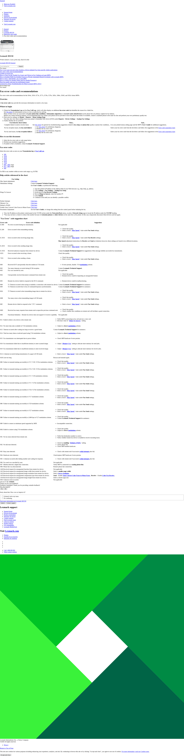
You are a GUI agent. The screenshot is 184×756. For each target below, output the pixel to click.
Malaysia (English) (9, 4)
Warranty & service (10, 516)
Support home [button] (8, 12)
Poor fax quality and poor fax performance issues (15, 82)
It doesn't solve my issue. (11, 496)
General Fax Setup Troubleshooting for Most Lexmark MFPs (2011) (20, 84)
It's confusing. (8, 498)
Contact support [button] (8, 21)
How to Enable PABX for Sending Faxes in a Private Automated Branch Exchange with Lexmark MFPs (31, 77)
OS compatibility (9, 525)
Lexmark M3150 (9, 32)
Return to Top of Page (6, 748)
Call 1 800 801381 (9, 550)
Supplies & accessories (11, 537)
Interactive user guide (10, 34)
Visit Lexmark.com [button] (9, 6)
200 (5, 154)
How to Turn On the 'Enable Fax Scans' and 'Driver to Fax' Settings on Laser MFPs (25, 75)
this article (9, 112)
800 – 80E (7, 165)
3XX (5, 156)
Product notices (8, 523)
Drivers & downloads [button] (10, 17)
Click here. (34, 181)
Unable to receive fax (6, 73)
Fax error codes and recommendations (11, 72)
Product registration (10, 515)
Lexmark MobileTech (10, 527)
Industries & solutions (10, 538)
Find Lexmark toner (10, 520)
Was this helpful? (5, 487)
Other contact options (10, 552)
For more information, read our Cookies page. (135, 751)
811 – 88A (7, 166)
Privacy (6, 745)
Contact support (11, 503)
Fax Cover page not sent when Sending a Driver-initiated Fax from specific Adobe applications (28, 70)
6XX (5, 161)
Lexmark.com (12, 531)
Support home (8, 511)
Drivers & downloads (10, 513)
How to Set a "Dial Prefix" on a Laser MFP (13, 78)
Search (21, 66)
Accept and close (5, 755)
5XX (5, 159)
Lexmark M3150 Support (7, 63)
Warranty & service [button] (10, 19)
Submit (3, 503)
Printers (6, 31)
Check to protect (9, 522)
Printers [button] (6, 14)
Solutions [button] (6, 16)
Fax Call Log (39, 151)
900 (5, 168)
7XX (5, 163)
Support (6, 29)
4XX (5, 158)
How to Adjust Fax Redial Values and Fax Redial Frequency (18, 80)
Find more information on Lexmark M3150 (13, 501)
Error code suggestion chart (166, 128)
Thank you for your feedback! (9, 483)
